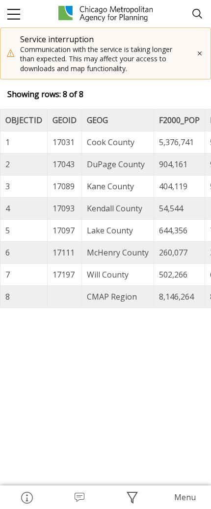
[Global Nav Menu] (14, 14)
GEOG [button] (97, 120)
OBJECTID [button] (23, 120)
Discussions (79, 497)
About (26, 497)
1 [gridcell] (7, 142)
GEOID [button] (65, 120)
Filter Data (132, 497)
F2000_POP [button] (179, 120)
